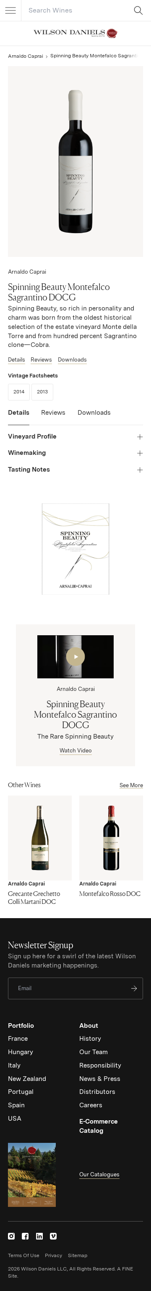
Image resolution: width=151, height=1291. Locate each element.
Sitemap (77, 1255)
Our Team (93, 1052)
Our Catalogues (99, 1174)
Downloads (72, 360)
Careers (90, 1105)
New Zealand (27, 1079)
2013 (45, 391)
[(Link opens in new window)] (11, 1236)
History (90, 1038)
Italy (14, 1065)
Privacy (53, 1255)
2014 (21, 391)
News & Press (99, 1079)
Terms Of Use (23, 1255)
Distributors (97, 1092)
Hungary (20, 1052)
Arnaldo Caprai (25, 56)
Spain (16, 1105)
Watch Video (76, 750)
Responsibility (100, 1065)
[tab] (18, 416)
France (18, 1038)
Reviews (41, 360)
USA (14, 1118)
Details (16, 360)
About (88, 1025)
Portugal (21, 1092)
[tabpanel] (75, 453)
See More (131, 785)
